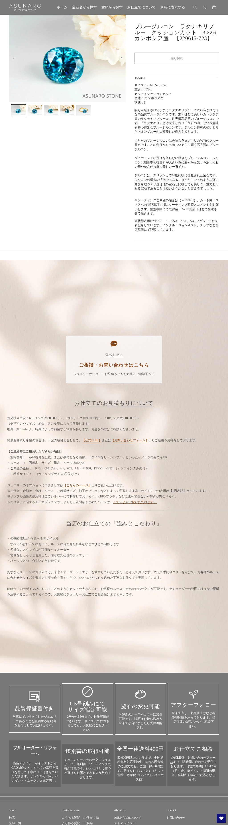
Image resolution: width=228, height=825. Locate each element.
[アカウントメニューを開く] (204, 7)
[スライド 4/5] (67, 110)
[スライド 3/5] (51, 110)
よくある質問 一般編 (77, 823)
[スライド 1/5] (18, 110)
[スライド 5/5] (83, 110)
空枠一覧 (15, 823)
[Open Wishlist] (221, 818)
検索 (12, 817)
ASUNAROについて (127, 817)
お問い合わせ (176, 817)
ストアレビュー (125, 823)
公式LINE (177, 757)
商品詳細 (139, 77)
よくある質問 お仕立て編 (80, 817)
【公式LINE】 (92, 440)
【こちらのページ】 (77, 485)
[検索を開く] (195, 7)
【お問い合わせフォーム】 (130, 440)
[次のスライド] (122, 58)
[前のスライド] (12, 58)
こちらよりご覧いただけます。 (135, 502)
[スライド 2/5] (35, 110)
